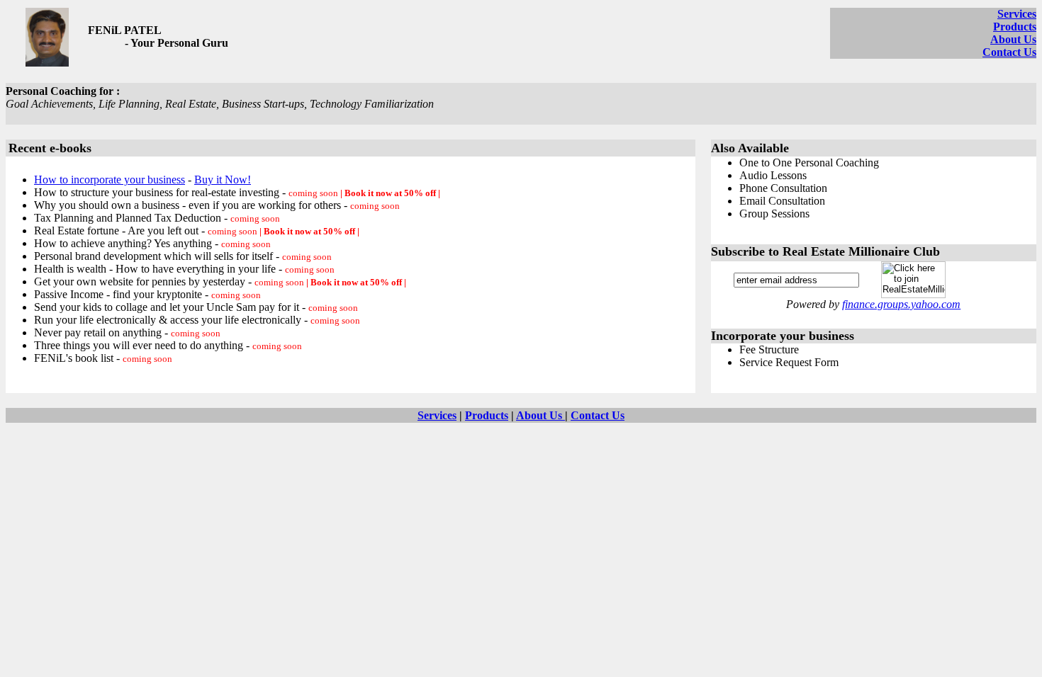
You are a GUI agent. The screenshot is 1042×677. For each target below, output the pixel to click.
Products (1014, 27)
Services (1016, 14)
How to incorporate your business (109, 179)
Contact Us (1009, 52)
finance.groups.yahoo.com (901, 304)
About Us (1013, 39)
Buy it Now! (222, 179)
